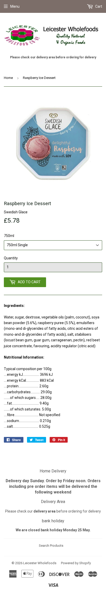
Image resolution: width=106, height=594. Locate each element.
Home (8, 78)
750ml (9, 236)
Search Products (51, 545)
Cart (98, 6)
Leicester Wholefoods (39, 563)
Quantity (11, 258)
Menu (15, 6)
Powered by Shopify (76, 563)
